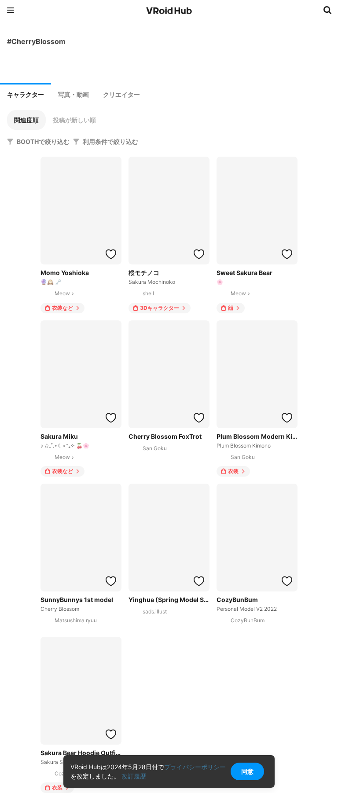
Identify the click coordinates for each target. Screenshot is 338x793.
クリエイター (121, 94)
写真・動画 (73, 94)
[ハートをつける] (111, 254)
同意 (247, 771)
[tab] (25, 94)
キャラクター (25, 94)
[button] (26, 120)
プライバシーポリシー (195, 767)
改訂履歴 (133, 776)
